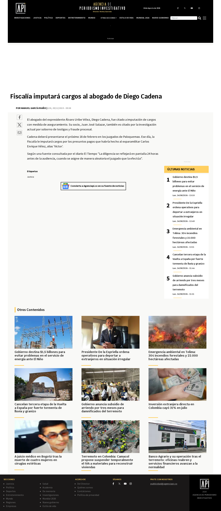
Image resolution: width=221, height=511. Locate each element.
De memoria (49, 491)
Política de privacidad (88, 494)
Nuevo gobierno (51, 502)
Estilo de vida (49, 506)
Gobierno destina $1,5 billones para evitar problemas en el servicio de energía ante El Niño (188, 186)
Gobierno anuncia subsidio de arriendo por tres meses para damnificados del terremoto (188, 284)
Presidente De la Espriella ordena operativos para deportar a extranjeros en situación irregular (187, 211)
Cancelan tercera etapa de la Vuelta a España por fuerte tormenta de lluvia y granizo (189, 261)
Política (10, 487)
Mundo (9, 498)
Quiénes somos (85, 487)
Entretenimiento (15, 494)
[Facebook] (115, 483)
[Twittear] (19, 126)
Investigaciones (51, 494)
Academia (47, 487)
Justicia (10, 483)
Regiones (11, 502)
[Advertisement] (110, 70)
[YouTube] (127, 483)
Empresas (11, 506)
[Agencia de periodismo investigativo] (43, 8)
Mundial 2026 (49, 498)
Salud (45, 483)
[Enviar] (19, 133)
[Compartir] (19, 117)
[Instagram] (132, 483)
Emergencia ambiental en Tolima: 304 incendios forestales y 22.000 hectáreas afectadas (187, 237)
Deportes (11, 491)
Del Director (83, 483)
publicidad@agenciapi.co (163, 483)
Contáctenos (84, 491)
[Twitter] (120, 484)
